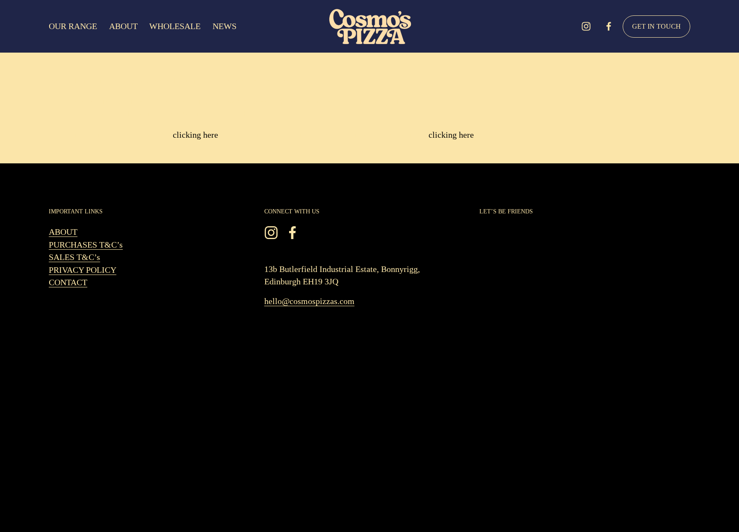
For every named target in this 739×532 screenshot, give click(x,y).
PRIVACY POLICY (82, 270)
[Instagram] (586, 26)
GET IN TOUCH (656, 26)
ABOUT (123, 26)
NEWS (224, 26)
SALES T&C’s (74, 257)
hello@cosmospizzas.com (309, 301)
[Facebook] (608, 26)
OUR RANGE (73, 26)
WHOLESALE (175, 26)
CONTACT (68, 282)
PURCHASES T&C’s (86, 244)
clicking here (195, 134)
